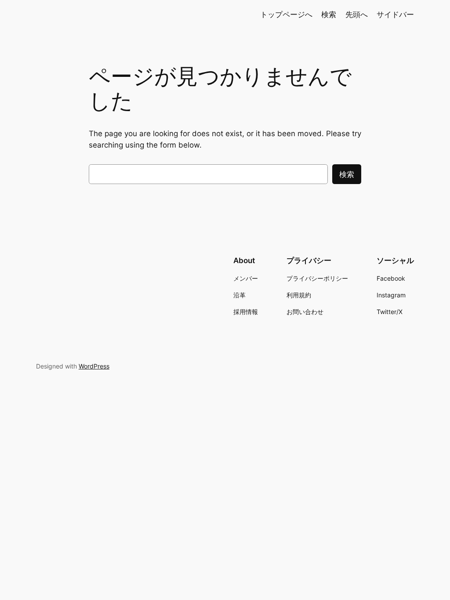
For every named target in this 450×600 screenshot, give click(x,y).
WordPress (94, 366)
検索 (346, 174)
